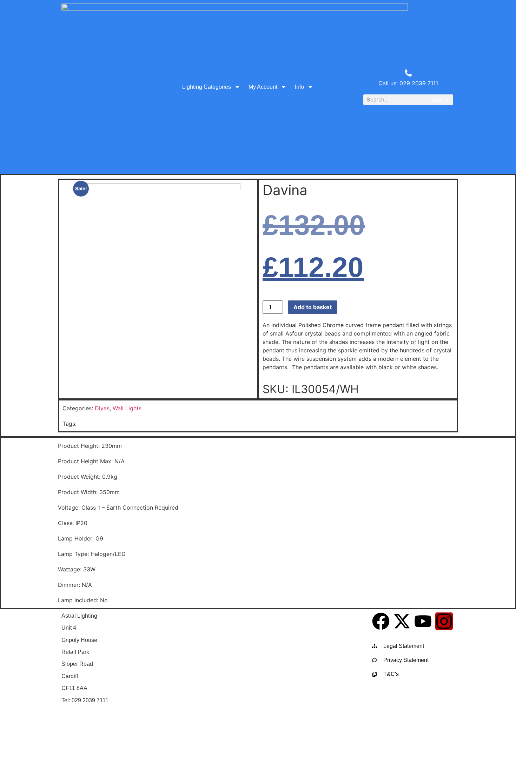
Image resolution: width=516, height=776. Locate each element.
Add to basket (312, 307)
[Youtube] (423, 621)
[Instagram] (444, 621)
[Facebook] (381, 621)
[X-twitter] (402, 621)
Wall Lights (127, 408)
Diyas (102, 408)
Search (440, 99)
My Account (263, 87)
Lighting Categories (206, 87)
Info (299, 87)
